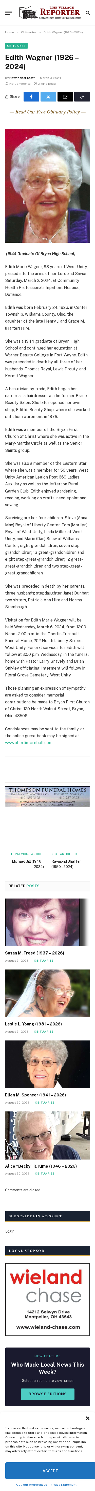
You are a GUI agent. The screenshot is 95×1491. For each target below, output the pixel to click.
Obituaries (16, 45)
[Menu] (8, 13)
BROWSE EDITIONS (48, 1394)
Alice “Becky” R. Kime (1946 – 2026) (41, 1166)
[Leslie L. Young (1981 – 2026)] (47, 993)
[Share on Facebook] (31, 97)
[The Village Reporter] (50, 12)
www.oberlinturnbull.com (28, 742)
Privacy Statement (63, 1484)
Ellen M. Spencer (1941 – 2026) (35, 1095)
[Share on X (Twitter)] (48, 97)
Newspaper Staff (22, 78)
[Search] (87, 13)
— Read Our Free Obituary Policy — (48, 111)
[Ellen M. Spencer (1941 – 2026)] (47, 1064)
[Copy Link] (82, 97)
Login (9, 1231)
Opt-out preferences (31, 1484)
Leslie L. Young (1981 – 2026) (33, 1024)
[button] (87, 1418)
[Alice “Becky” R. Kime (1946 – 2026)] (47, 1135)
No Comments (20, 83)
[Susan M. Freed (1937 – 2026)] (47, 922)
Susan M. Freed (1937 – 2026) (34, 953)
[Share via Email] (65, 97)
